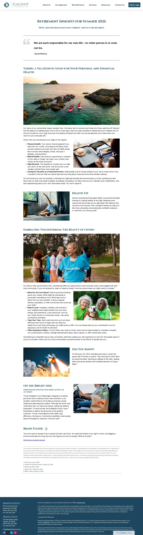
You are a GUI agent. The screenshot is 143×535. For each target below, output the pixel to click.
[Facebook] (4, 532)
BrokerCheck (81, 502)
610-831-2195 (12, 510)
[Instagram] (15, 532)
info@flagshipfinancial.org (12, 529)
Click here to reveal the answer (34, 440)
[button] (46, 5)
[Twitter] (7, 532)
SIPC (48, 522)
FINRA (45, 522)
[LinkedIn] (11, 532)
